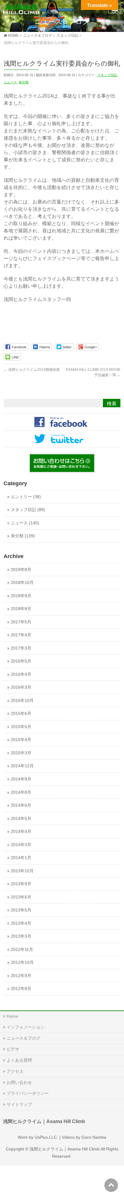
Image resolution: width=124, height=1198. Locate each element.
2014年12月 (22, 766)
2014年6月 (21, 805)
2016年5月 (21, 661)
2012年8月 (21, 988)
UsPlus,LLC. (46, 1137)
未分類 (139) (23, 536)
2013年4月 (21, 923)
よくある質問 (19, 1060)
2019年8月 (21, 569)
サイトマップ (19, 1104)
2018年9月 (21, 596)
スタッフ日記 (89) (28, 509)
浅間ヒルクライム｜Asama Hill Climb (64, 1149)
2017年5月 (21, 622)
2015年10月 (22, 700)
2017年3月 (21, 648)
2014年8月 (21, 792)
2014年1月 (21, 857)
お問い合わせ (19, 1082)
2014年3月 (21, 845)
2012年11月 (22, 949)
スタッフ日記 (107, 75)
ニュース (10, 82)
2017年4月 (21, 635)
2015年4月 (21, 739)
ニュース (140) (25, 523)
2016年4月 (21, 674)
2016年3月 (21, 687)
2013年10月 (22, 871)
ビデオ (13, 1049)
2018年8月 (21, 609)
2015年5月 (21, 727)
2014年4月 (21, 831)
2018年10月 (22, 582)
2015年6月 (21, 713)
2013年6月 (21, 897)
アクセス (15, 1071)
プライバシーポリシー (28, 1093)
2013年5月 (21, 910)
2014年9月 (21, 779)
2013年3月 (21, 936)
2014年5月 (21, 818)
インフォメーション (26, 1027)
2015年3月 (21, 753)
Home (12, 1016)
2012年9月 (21, 975)
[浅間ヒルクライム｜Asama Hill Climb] (21, 8)
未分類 (24, 82)
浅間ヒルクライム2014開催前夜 (32, 370)
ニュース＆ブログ (23, 1038)
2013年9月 (21, 884)
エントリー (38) (26, 497)
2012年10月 (22, 962)
